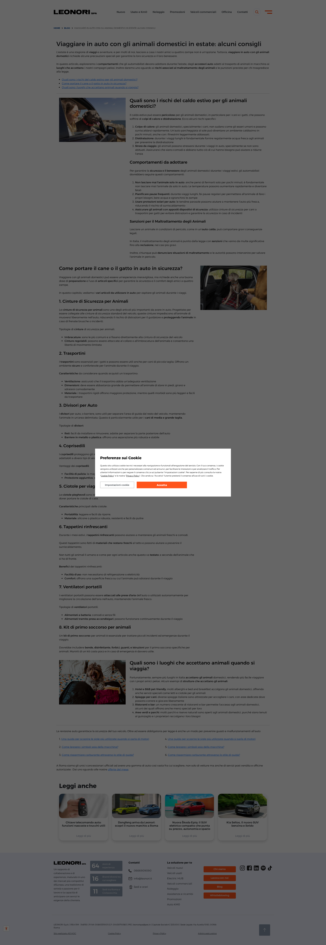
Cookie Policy (107, 475)
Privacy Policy (132, 475)
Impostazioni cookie (117, 484)
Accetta (162, 484)
